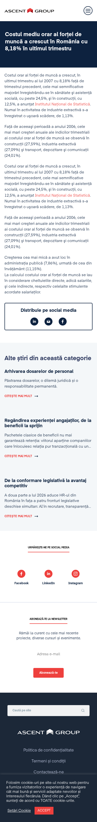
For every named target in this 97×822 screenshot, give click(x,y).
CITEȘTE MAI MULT (18, 396)
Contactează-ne (49, 772)
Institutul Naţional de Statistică (62, 104)
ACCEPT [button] (44, 810)
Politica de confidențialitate (48, 750)
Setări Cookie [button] (19, 811)
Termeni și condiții (49, 761)
